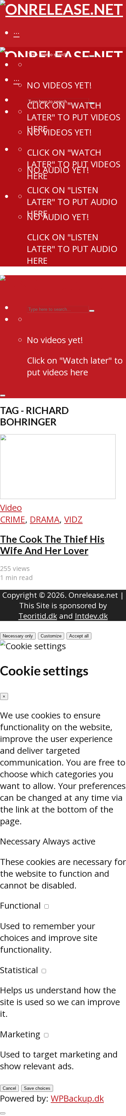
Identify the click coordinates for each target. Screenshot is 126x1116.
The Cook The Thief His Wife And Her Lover (52, 544)
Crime (12, 519)
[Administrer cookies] (2, 1113)
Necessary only (18, 635)
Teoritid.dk (37, 616)
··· (16, 33)
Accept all (79, 635)
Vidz (73, 519)
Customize (51, 635)
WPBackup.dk (77, 1098)
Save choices (37, 1088)
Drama (44, 519)
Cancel (9, 1088)
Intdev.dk (91, 616)
